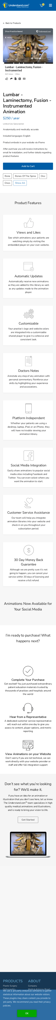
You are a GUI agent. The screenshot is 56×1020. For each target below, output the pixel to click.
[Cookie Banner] (28, 1005)
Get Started (28, 819)
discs (7, 183)
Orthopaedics (9, 989)
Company (32, 985)
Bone (7, 176)
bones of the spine (25, 176)
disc (43, 176)
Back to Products (13, 23)
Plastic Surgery (10, 985)
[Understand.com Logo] (15, 4)
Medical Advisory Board (39, 989)
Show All (20, 183)
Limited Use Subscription (13, 124)
